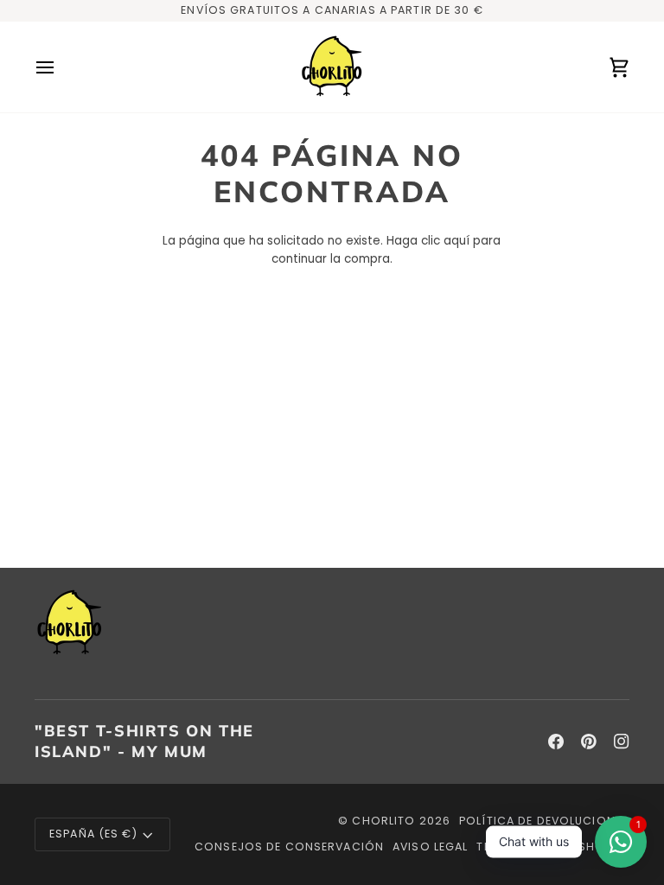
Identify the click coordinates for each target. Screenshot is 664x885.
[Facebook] (556, 741)
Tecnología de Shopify (552, 846)
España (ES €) (93, 833)
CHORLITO (383, 820)
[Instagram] (621, 741)
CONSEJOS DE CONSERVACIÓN (289, 846)
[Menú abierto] (60, 67)
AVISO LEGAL (430, 846)
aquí (456, 240)
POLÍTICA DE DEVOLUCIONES (544, 820)
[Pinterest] (589, 741)
